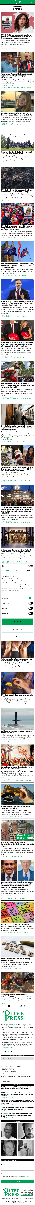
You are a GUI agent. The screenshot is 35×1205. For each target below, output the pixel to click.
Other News (15, 441)
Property (16, 898)
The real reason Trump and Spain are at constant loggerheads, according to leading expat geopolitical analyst (16, 75)
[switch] (30, 603)
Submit (17, 1181)
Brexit (16, 275)
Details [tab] (18, 570)
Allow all (17, 622)
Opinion (14, 48)
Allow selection (17, 629)
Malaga (26, 897)
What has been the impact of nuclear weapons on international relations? (16, 732)
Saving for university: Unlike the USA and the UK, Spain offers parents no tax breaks (16, 152)
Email (3, 1165)
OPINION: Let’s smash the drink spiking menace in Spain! (17, 696)
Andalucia (5, 124)
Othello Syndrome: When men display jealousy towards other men (15, 959)
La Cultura (13, 480)
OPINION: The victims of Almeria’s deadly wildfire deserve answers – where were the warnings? (16, 190)
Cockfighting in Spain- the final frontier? (14, 994)
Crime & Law (22, 124)
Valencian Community (18, 780)
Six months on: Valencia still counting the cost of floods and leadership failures (16, 768)
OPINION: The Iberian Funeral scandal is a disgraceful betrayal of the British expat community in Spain (17, 844)
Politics (19, 48)
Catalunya (13, 398)
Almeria (16, 200)
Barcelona (5, 398)
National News (10, 316)
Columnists (5, 357)
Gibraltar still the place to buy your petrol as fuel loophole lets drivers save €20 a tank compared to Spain (17, 1108)
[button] (32, 1058)
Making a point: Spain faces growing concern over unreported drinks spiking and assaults (17, 660)
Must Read (17, 522)
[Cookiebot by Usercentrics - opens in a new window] (26, 566)
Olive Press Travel (26, 398)
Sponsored (30, 164)
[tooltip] (2, 1051)
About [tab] (29, 570)
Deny (17, 636)
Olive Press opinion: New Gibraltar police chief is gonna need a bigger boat (16, 807)
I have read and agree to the (16, 1177)
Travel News (18, 524)
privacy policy (25, 1177)
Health (16, 932)
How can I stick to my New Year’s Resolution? (15, 924)
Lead (3, 48)
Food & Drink (6, 561)
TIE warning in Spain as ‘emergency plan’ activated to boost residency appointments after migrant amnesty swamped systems (16, 1115)
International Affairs (9, 87)
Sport (25, 237)
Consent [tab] (6, 570)
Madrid (8, 48)
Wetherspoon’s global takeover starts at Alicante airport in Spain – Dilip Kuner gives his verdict (16, 550)
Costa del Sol (14, 124)
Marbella (4, 126)
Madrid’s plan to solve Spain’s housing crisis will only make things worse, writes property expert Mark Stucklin (16, 1087)
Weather (28, 780)
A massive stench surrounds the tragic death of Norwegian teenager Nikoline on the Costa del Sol (16, 114)
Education (17, 164)
